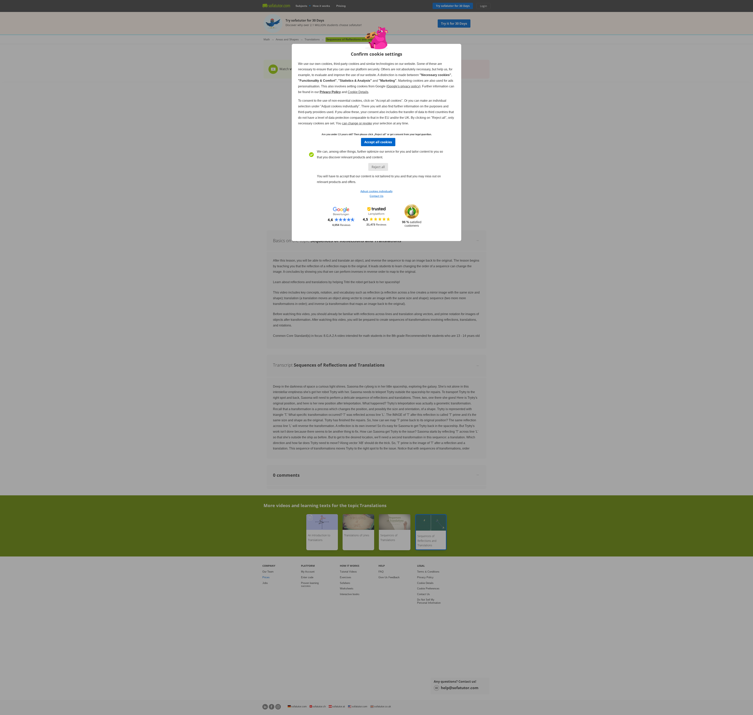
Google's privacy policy (403, 86)
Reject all (378, 167)
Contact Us (376, 196)
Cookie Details (358, 92)
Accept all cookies (378, 142)
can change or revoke (357, 123)
